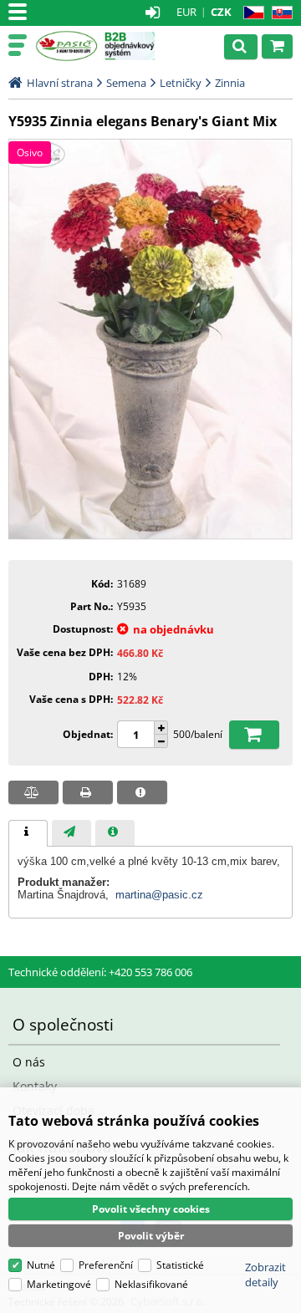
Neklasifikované (151, 1284)
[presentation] (28, 833)
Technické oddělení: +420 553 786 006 (100, 972)
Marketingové (59, 1284)
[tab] (28, 833)
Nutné (41, 1265)
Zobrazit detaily (265, 1275)
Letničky (181, 82)
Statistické (180, 1265)
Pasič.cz (66, 46)
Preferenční (106, 1265)
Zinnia (230, 82)
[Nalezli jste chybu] (142, 792)
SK (279, 13)
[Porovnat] (33, 792)
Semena (126, 82)
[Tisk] (88, 792)
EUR (186, 11)
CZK (221, 11)
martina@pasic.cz (159, 894)
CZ (250, 13)
